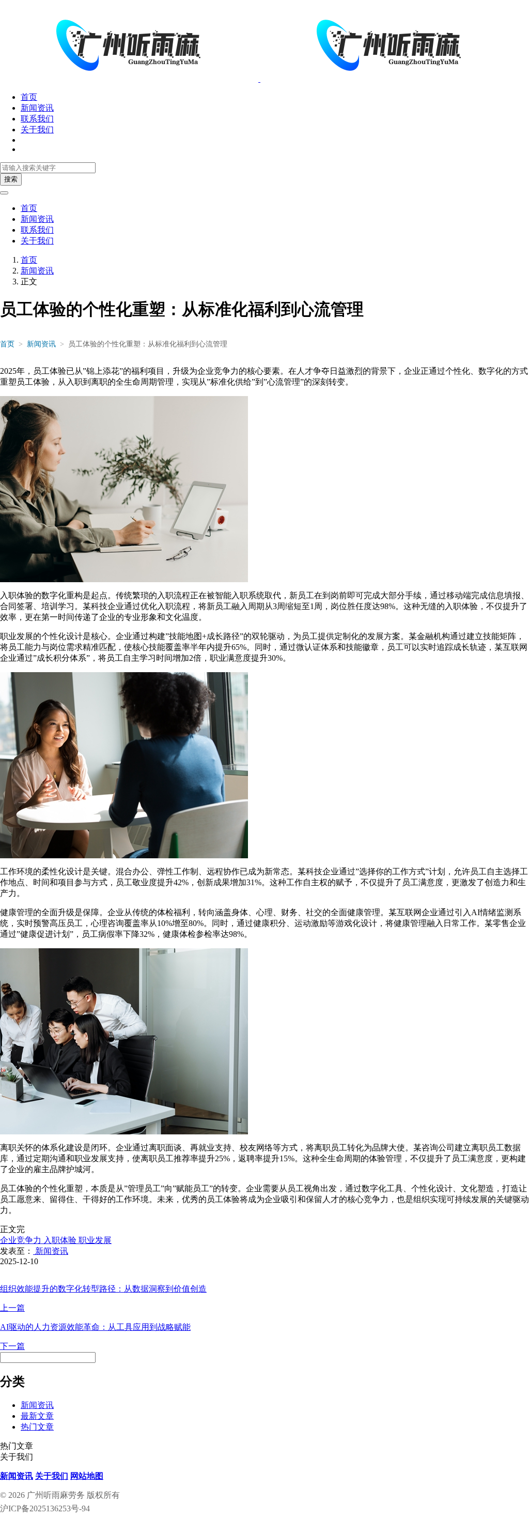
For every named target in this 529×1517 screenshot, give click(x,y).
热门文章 (37, 1426)
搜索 (11, 179)
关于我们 (37, 129)
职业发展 (94, 1240)
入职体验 (58, 1240)
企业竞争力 (20, 1240)
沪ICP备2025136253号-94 (45, 1508)
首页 (29, 97)
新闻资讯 (37, 107)
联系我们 (37, 118)
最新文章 (37, 1416)
